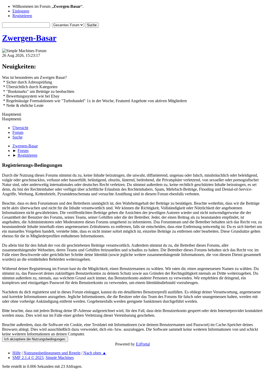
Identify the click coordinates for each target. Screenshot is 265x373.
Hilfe (16, 353)
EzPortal (143, 344)
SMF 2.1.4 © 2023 (27, 357)
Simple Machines (60, 357)
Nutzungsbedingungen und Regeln (52, 353)
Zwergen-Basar (29, 38)
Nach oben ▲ (94, 353)
